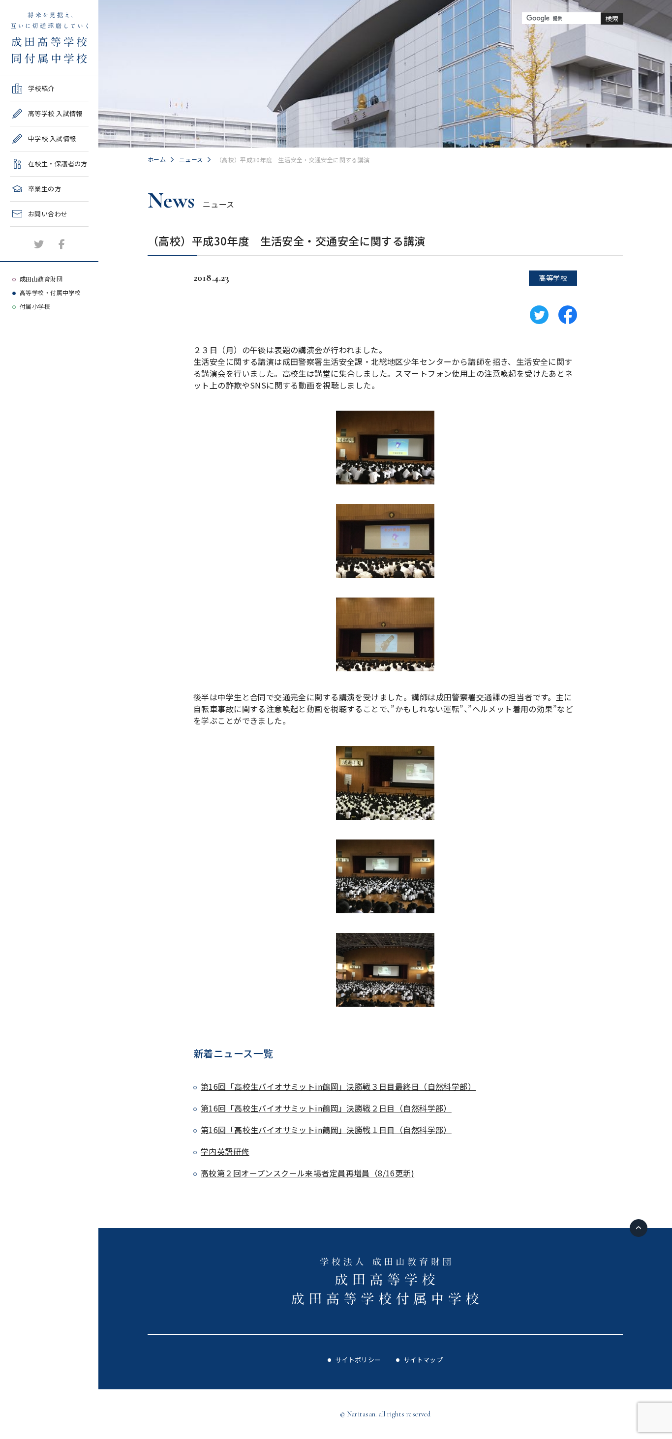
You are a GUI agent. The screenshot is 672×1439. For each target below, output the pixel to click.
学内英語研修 (225, 1151)
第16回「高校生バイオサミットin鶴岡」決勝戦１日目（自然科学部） (326, 1130)
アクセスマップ (33, 255)
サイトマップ (423, 1359)
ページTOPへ (638, 1228)
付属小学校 (35, 306)
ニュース (191, 159)
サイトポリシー (358, 1359)
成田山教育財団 (41, 278)
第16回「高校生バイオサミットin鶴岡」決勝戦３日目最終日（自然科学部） (338, 1086)
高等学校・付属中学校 (50, 292)
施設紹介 (23, 230)
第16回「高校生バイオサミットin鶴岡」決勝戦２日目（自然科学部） (326, 1108)
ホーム (157, 159)
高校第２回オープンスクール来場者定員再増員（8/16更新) (307, 1173)
